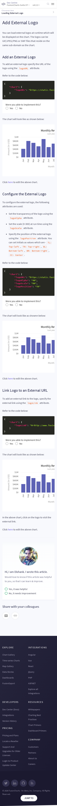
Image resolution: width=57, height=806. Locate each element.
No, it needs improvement (22, 593)
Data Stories (8, 671)
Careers (31, 764)
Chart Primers (34, 725)
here (10, 182)
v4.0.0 (35, 5)
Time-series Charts (11, 660)
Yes (11, 108)
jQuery (31, 671)
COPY (47, 84)
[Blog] (32, 783)
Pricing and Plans (10, 735)
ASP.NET (32, 683)
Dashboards (8, 677)
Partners (32, 752)
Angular (32, 654)
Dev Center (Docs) (10, 709)
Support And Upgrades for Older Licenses (11, 751)
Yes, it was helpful (18, 589)
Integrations (8, 715)
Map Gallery (8, 666)
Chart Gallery (8, 654)
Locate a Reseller (10, 741)
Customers (33, 746)
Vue (30, 660)
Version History (9, 721)
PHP (30, 677)
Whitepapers (34, 709)
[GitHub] (23, 783)
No (20, 108)
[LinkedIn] (14, 783)
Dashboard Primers (37, 730)
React (30, 666)
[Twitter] (6, 783)
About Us (32, 758)
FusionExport (8, 683)
